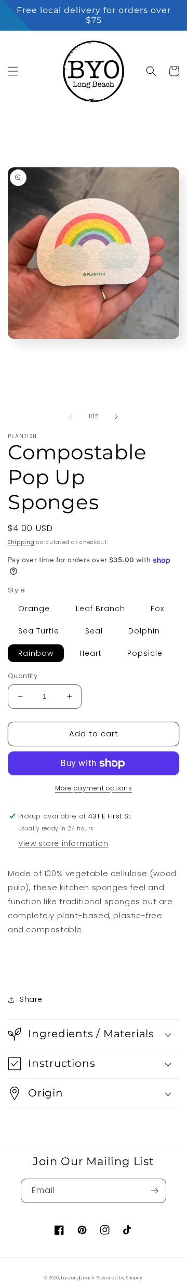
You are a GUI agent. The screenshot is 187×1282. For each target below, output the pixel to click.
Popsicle (145, 653)
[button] (13, 71)
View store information (63, 843)
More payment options (93, 788)
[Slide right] (116, 416)
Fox (157, 608)
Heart (90, 653)
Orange (34, 608)
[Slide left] (70, 416)
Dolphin (144, 631)
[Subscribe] (154, 1191)
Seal (94, 631)
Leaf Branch (100, 608)
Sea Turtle (38, 631)
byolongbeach (77, 1278)
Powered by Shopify (120, 1278)
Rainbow (36, 653)
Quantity (22, 676)
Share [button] (31, 999)
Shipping (21, 542)
